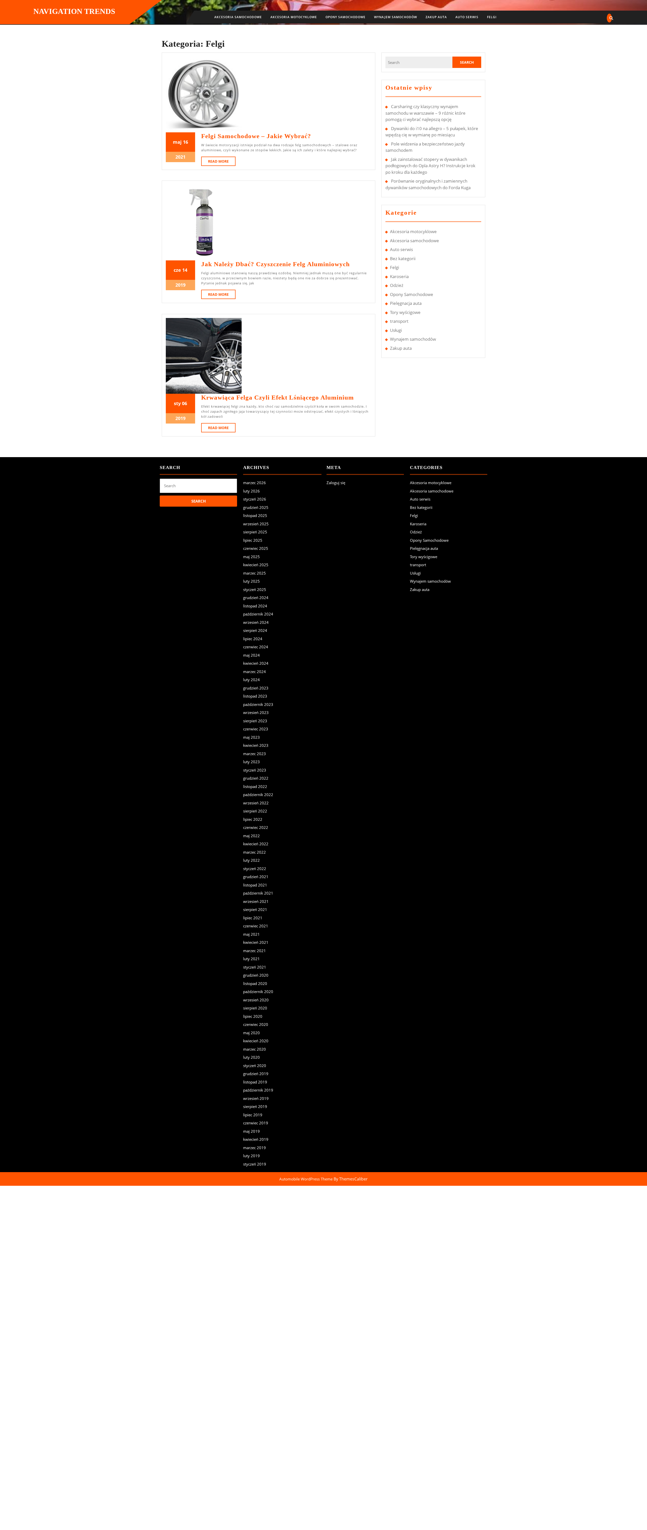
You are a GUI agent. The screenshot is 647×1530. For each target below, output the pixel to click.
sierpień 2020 (255, 1007)
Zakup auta (436, 17)
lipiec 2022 (252, 819)
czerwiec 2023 (255, 728)
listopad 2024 (255, 605)
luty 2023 (251, 761)
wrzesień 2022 (256, 802)
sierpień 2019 (255, 1106)
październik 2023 (258, 704)
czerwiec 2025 (255, 548)
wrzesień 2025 (256, 523)
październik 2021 (258, 893)
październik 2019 (258, 1090)
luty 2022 (251, 860)
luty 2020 (251, 1057)
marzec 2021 (254, 950)
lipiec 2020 (252, 1016)
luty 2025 (251, 581)
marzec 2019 (254, 1147)
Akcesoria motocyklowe (293, 17)
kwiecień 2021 (255, 942)
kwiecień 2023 (255, 745)
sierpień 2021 (255, 909)
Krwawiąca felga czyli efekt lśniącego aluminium (277, 397)
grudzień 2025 (255, 507)
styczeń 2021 (254, 967)
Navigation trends (74, 11)
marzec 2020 (254, 1049)
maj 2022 (251, 835)
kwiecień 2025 (255, 564)
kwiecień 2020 (255, 1040)
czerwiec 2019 (255, 1122)
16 (185, 142)
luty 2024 (251, 679)
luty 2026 (251, 490)
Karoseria (399, 276)
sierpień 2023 (255, 720)
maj (177, 142)
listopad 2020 (255, 983)
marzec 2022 (254, 852)
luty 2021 (251, 958)
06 (184, 403)
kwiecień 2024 (255, 663)
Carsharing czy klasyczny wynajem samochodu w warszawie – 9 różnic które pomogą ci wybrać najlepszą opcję (425, 113)
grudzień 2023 (255, 687)
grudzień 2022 (255, 778)
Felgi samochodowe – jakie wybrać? (256, 136)
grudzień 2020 (255, 975)
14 (184, 270)
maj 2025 (251, 556)
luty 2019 (251, 1155)
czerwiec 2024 (255, 646)
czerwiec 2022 (255, 827)
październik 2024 (258, 613)
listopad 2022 (255, 786)
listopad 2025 (255, 515)
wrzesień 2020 (256, 999)
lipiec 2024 (252, 638)
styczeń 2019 (254, 1164)
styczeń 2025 (254, 589)
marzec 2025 (254, 573)
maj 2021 (251, 934)
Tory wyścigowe (405, 312)
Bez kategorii (402, 258)
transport (399, 321)
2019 (180, 285)
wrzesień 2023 (256, 712)
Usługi (396, 330)
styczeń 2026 (254, 499)
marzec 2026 (254, 482)
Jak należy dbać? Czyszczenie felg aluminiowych (275, 264)
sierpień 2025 (255, 531)
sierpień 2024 (255, 630)
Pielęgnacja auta (406, 303)
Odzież (396, 285)
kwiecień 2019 (255, 1139)
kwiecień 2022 (255, 843)
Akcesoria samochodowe (238, 17)
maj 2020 (251, 1032)
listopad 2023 (255, 696)
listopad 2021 (255, 884)
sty (177, 403)
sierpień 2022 (255, 810)
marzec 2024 (254, 671)
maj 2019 (251, 1131)
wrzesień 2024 (256, 622)
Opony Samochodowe (345, 17)
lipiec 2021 (252, 917)
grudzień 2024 (255, 597)
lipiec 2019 (252, 1114)
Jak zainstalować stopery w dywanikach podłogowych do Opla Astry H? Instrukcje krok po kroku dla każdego (430, 165)
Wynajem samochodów (395, 17)
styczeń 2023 (254, 770)
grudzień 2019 (255, 1073)
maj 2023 (251, 737)
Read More (222, 162)
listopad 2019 (255, 1081)
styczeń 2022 (254, 868)
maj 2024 (251, 655)
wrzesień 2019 (256, 1098)
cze (177, 270)
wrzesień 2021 (256, 901)
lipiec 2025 (252, 540)
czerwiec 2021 (255, 925)
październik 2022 (258, 794)
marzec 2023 (254, 753)
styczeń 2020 (254, 1065)
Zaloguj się (336, 482)
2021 (180, 157)
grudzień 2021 (255, 876)
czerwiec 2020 (255, 1024)
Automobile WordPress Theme (306, 1178)
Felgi (492, 17)
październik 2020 (258, 991)
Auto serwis (466, 17)
